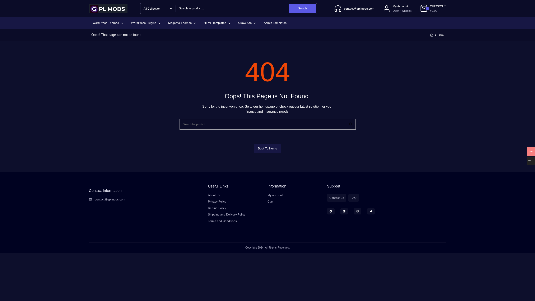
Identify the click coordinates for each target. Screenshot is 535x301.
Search (302, 8)
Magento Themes (180, 22)
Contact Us (336, 197)
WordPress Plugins (143, 22)
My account (275, 195)
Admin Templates (275, 22)
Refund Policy (217, 208)
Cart (270, 201)
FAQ (354, 197)
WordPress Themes (106, 22)
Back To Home (267, 148)
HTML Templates (215, 22)
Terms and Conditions (222, 221)
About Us (214, 195)
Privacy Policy (217, 201)
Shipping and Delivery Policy (226, 214)
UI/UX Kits (245, 22)
